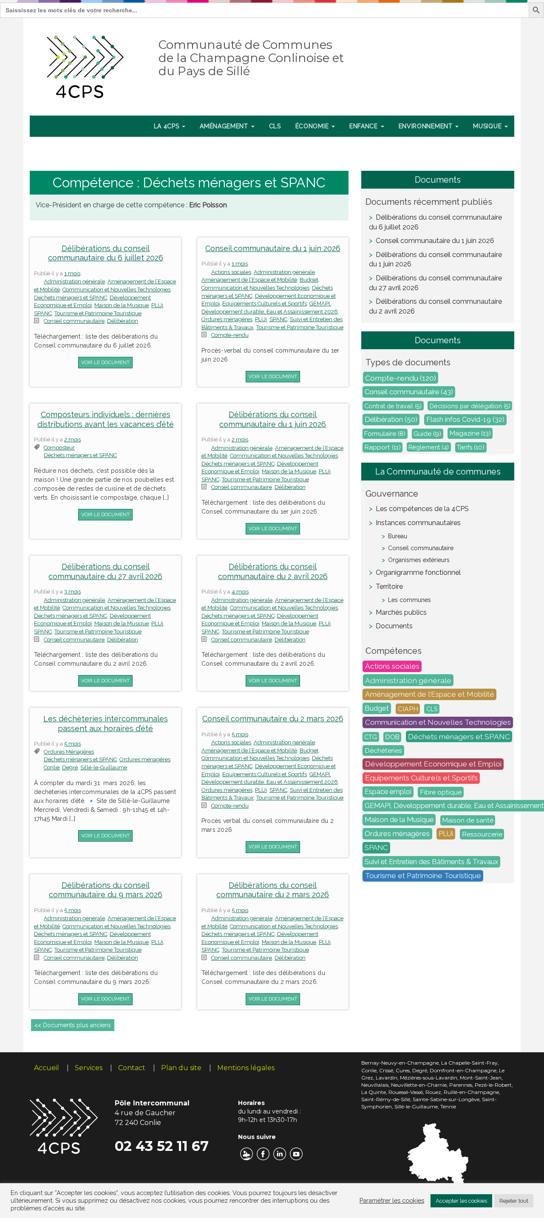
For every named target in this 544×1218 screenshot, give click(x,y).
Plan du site (181, 1068)
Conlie (52, 767)
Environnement (427, 126)
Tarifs (470, 447)
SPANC (43, 313)
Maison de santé (467, 820)
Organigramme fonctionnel (418, 572)
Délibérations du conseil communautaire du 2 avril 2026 (273, 571)
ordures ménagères (69, 752)
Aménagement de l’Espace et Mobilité (249, 280)
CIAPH (408, 709)
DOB (392, 737)
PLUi (157, 305)
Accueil (46, 1068)
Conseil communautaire (74, 321)
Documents (394, 626)
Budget (309, 280)
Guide (427, 434)
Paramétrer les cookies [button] (392, 1200)
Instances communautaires (418, 523)
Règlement (428, 447)
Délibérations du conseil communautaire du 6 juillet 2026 (105, 253)
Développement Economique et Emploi (433, 764)
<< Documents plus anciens (72, 1025)
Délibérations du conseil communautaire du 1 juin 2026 (272, 419)
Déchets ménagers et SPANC (70, 297)
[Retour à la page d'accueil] (85, 65)
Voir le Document (105, 362)
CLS (275, 126)
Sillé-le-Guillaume (103, 767)
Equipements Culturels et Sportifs (264, 303)
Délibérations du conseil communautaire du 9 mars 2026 (105, 890)
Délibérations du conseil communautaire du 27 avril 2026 (105, 571)
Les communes (409, 599)
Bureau (397, 536)
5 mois (72, 743)
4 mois (240, 591)
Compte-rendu (230, 335)
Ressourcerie (482, 834)
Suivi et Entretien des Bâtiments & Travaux (431, 862)
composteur (59, 447)
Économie (313, 126)
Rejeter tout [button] (513, 1201)
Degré (70, 767)
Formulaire (384, 434)
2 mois (72, 439)
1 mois (72, 273)
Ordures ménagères (226, 319)
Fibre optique (441, 792)
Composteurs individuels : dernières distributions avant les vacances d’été (105, 419)
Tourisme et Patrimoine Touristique (98, 313)
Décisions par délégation (470, 406)
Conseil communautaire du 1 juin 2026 (272, 248)
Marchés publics (401, 612)
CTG (370, 736)
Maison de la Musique (121, 305)
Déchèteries (383, 750)
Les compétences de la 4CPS (422, 509)
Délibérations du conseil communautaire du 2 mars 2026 (272, 890)
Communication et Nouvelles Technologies (116, 289)
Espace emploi (388, 792)
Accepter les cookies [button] (461, 1201)
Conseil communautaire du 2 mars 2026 (272, 718)
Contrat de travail (393, 406)
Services (88, 1068)
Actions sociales (231, 272)
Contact (131, 1068)
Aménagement (225, 126)
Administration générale (74, 281)
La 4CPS (167, 126)
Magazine (470, 434)
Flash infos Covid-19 (465, 420)
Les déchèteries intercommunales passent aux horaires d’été (105, 723)
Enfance (364, 126)
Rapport (383, 447)
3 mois (72, 591)
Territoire (389, 586)
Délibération (122, 321)
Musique (488, 126)
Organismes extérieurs (419, 560)
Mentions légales (246, 1068)
